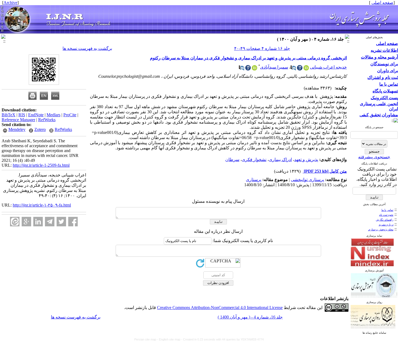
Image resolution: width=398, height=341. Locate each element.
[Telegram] (49, 221)
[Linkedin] (38, 221)
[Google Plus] (26, 221)
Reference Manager (18, 119)
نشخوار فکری (254, 159)
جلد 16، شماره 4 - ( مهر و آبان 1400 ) (250, 317)
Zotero (40, 129)
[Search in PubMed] (293, 69)
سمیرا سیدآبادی (274, 67)
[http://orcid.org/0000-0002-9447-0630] (254, 69)
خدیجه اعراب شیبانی (328, 67)
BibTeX (8, 114)
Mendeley (16, 129)
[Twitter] (61, 221)
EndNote (36, 114)
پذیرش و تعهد (306, 159)
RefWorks (47, 119)
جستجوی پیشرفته (374, 157)
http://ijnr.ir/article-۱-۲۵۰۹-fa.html (42, 205)
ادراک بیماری (280, 159)
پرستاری (253, 179)
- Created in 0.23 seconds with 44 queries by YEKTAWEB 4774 (222, 339)
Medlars (53, 114)
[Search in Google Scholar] (299, 69)
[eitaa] (14, 221)
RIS (21, 114)
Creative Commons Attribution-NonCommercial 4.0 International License (220, 307)
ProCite (69, 114)
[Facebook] (73, 221)
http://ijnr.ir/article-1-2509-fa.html (41, 165)
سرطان (232, 159)
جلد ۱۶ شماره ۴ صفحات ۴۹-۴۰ (262, 48)
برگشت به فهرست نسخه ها (87, 48)
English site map (170, 339)
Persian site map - (146, 339)
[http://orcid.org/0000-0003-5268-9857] (306, 69)
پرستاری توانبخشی (307, 179)
